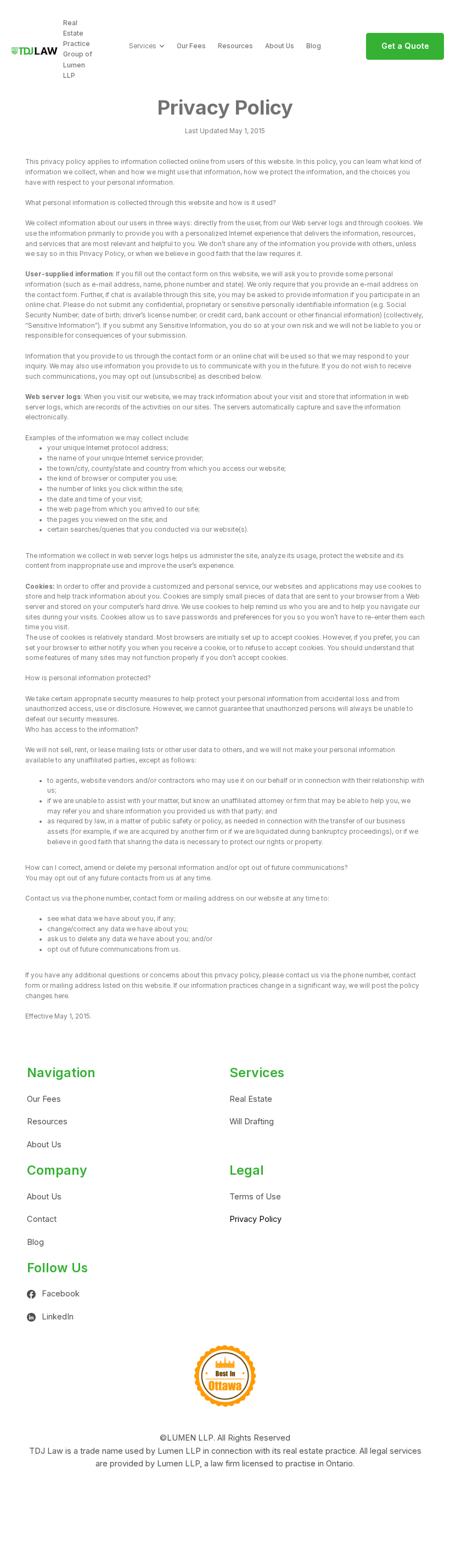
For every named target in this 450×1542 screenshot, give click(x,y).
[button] (147, 46)
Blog (313, 46)
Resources (235, 46)
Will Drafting (251, 1121)
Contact (42, 1219)
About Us (279, 46)
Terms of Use (255, 1197)
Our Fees (191, 46)
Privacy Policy (255, 1219)
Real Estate (250, 1099)
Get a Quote (405, 46)
